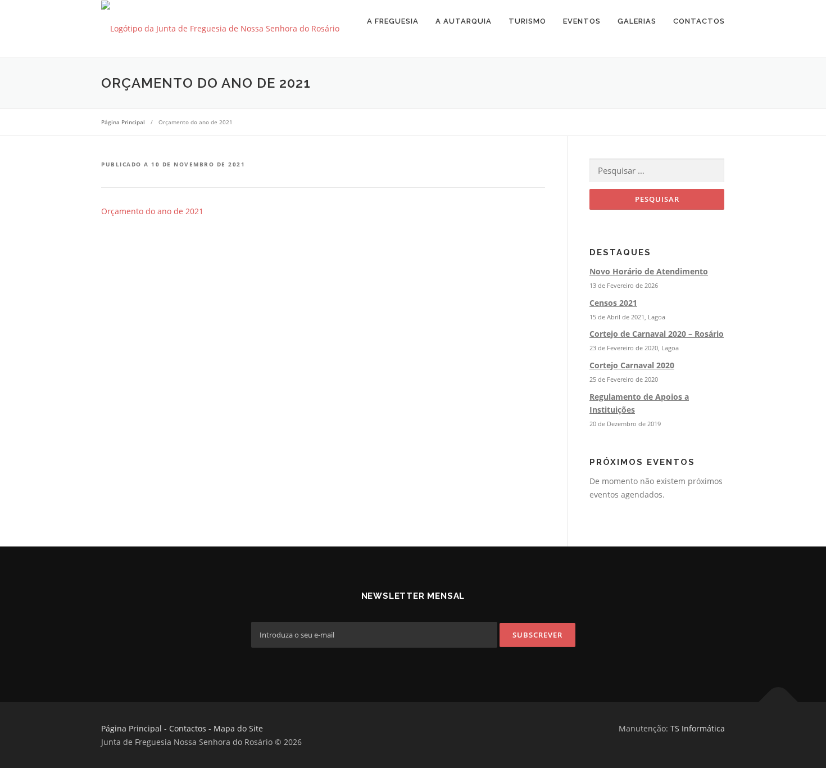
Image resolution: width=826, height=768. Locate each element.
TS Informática (697, 728)
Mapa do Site (238, 728)
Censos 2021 (613, 302)
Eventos (582, 21)
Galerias (637, 21)
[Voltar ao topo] (778, 702)
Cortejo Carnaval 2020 (631, 365)
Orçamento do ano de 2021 (152, 211)
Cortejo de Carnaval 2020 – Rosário (656, 333)
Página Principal (131, 728)
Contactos (699, 21)
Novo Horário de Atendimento (648, 271)
